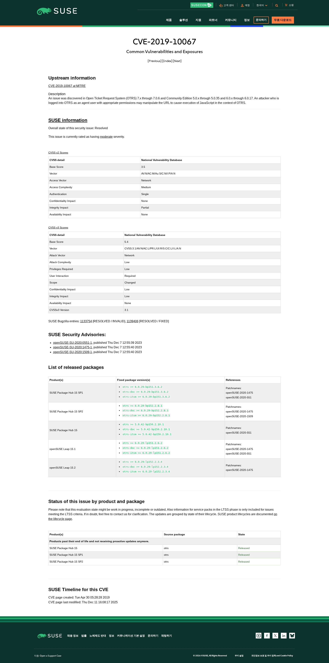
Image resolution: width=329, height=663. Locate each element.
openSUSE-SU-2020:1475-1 (72, 347)
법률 (84, 635)
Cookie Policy (286, 655)
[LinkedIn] (284, 635)
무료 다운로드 (283, 20)
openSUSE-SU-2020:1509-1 (72, 352)
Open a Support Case (50, 655)
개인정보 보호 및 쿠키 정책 (263, 655)
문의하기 (261, 19)
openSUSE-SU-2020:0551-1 (72, 342)
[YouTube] (258, 635)
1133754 (86, 321)
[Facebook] (267, 635)
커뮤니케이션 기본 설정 (131, 635)
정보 (111, 635)
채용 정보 (72, 635)
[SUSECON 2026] (201, 5)
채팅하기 (166, 635)
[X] (275, 635)
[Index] (167, 61)
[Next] (177, 61)
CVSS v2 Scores (58, 152)
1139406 (132, 321)
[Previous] (154, 61)
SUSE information (67, 120)
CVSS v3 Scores (58, 227)
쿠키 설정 (239, 655)
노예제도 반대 (97, 635)
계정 (247, 5)
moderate (106, 136)
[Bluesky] (292, 635)
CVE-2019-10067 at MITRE (67, 86)
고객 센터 (229, 5)
